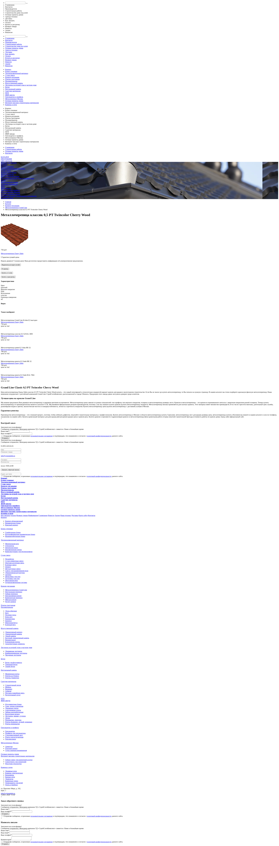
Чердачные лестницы (13, 655)
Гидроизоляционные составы (16, 582)
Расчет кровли (10, 602)
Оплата (8, 56)
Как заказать (9, 54)
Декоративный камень (13, 634)
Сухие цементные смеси (14, 561)
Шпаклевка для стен (12, 577)
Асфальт (8, 691)
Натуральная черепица (13, 592)
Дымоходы (9, 779)
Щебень (8, 687)
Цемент (8, 567)
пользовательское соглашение (42, 436)
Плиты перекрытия (12, 724)
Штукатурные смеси (12, 569)
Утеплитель (9, 546)
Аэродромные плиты (13, 710)
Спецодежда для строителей (15, 762)
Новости (8, 62)
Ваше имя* (5, 431)
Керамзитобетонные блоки (15, 536)
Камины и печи (11, 105)
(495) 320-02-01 (6, 161)
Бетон (7, 87)
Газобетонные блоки (13, 532)
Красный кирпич (11, 525)
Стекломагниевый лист (14, 735)
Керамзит (8, 689)
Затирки (8, 575)
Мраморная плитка (12, 674)
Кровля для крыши (12, 77)
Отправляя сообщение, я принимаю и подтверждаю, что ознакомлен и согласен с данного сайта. (63, 436)
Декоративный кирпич (13, 632)
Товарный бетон (11, 664)
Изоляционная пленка (13, 550)
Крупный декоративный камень (17, 638)
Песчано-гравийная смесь (14, 693)
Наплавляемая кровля (13, 596)
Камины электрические (14, 773)
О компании (9, 38)
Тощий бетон (10, 666)
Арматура (9, 746)
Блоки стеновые (11, 71)
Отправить (5, 438)
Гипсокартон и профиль (14, 97)
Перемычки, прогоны (13, 720)
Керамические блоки (13, 523)
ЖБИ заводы (10, 95)
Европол (8, 621)
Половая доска (10, 615)
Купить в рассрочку (12, 58)
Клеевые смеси (10, 565)
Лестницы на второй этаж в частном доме (21, 85)
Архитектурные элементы (15, 644)
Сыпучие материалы (13, 91)
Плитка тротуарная (12, 79)
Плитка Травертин (12, 678)
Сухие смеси (10, 75)
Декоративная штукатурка (15, 573)
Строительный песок (13, 685)
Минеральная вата (12, 544)
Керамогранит (10, 640)
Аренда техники (11, 50)
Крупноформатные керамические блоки (20, 534)
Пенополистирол (11, 548)
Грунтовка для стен (12, 578)
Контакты (9, 40)
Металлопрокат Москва (14, 99)
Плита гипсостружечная (14, 737)
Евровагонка (10, 619)
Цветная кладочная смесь (14, 563)
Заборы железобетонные (14, 712)
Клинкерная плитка (12, 642)
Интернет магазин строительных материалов (22, 103)
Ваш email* (5, 833)
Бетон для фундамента (13, 662)
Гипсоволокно (10, 739)
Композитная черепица (13, 598)
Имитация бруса (11, 623)
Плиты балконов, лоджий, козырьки (18, 722)
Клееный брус (10, 625)
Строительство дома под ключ (16, 46)
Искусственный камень (14, 83)
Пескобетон (9, 559)
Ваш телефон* (6, 433)
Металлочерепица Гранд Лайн (12, 253)
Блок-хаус (9, 617)
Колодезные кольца (12, 714)
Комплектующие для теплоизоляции (18, 552)
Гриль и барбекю (11, 785)
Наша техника (65, 515)
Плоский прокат (11, 748)
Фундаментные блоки (13, 704)
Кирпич (8, 69)
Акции (7, 64)
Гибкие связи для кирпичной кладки (18, 760)
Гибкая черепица (11, 594)
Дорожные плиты (11, 708)
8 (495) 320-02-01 (7, 446)
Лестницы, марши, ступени (15, 716)
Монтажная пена (11, 580)
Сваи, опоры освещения (14, 706)
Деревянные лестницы (13, 651)
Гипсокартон (10, 731)
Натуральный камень (13, 89)
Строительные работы (13, 44)
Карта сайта (83, 515)
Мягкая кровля (10, 600)
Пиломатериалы (11, 81)
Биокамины (9, 775)
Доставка (8, 52)
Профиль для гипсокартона (15, 733)
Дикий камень (10, 636)
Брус (7, 613)
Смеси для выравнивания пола (16, 571)
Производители (11, 42)
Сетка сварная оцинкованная (16, 750)
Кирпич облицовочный (14, 521)
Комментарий (6, 840)
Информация (33, 515)
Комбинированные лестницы (16, 653)
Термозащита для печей (14, 783)
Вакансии (9, 66)
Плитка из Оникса (12, 676)
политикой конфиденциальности (99, 436)
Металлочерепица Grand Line (16, 590)
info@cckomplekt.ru (8, 456)
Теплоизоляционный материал (16, 73)
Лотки (7, 718)
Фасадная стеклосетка (13, 764)
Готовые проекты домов (14, 48)
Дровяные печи (11, 771)
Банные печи (10, 777)
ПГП (7, 93)
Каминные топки (11, 781)
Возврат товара (11, 60)
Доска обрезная (11, 611)
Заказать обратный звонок (10, 470)
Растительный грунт (12, 695)
